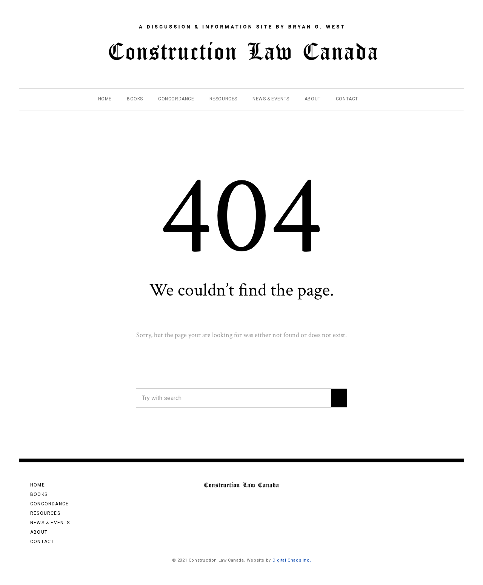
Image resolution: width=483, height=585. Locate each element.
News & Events (270, 99)
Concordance (176, 99)
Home (105, 99)
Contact (347, 99)
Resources (223, 99)
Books (135, 99)
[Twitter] (448, 9)
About (313, 99)
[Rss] (426, 9)
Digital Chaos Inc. (291, 560)
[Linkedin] (437, 9)
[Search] (339, 398)
